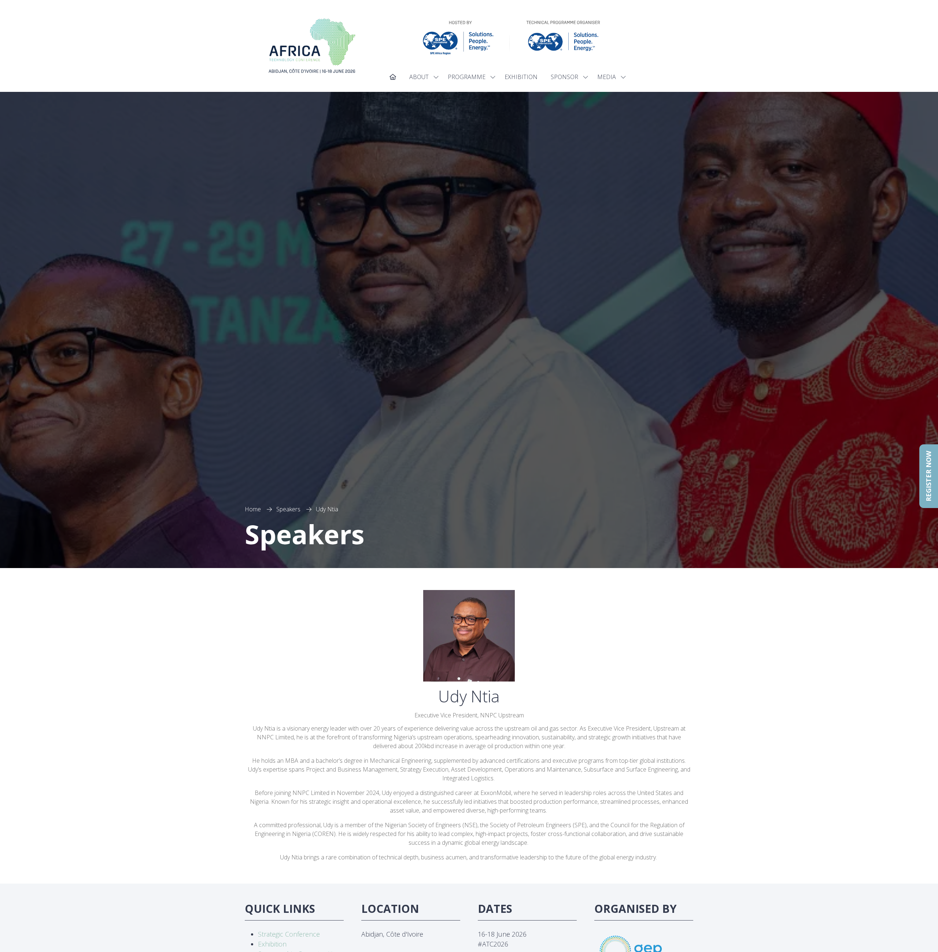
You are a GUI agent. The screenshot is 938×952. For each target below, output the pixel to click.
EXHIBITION (521, 77)
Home (253, 509)
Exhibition (272, 944)
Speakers (288, 509)
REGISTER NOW (928, 476)
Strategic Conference (289, 934)
